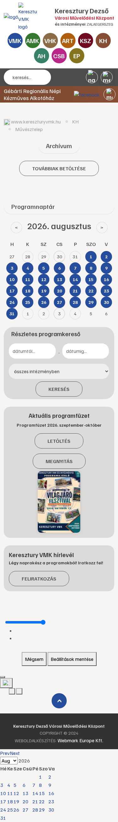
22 (42, 801)
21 (35, 801)
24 (3, 809)
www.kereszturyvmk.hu (36, 121)
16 (51, 793)
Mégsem (34, 659)
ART (68, 40)
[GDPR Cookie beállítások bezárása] (2, 677)
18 (10, 801)
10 (3, 793)
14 (35, 793)
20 (25, 801)
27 (25, 809)
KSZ (85, 40)
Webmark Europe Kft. (80, 740)
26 (16, 809)
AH (41, 56)
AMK (32, 40)
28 (35, 809)
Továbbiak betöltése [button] (59, 168)
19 (16, 801)
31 (3, 818)
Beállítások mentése (72, 659)
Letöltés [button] (59, 441)
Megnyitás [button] (59, 461)
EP (76, 56)
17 (3, 801)
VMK (14, 40)
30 (51, 809)
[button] (109, 94)
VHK (50, 40)
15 (42, 793)
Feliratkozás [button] (39, 578)
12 (16, 793)
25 (10, 809)
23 (51, 801)
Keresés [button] (59, 389)
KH (103, 40)
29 (42, 809)
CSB (59, 56)
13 (25, 793)
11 (10, 793)
